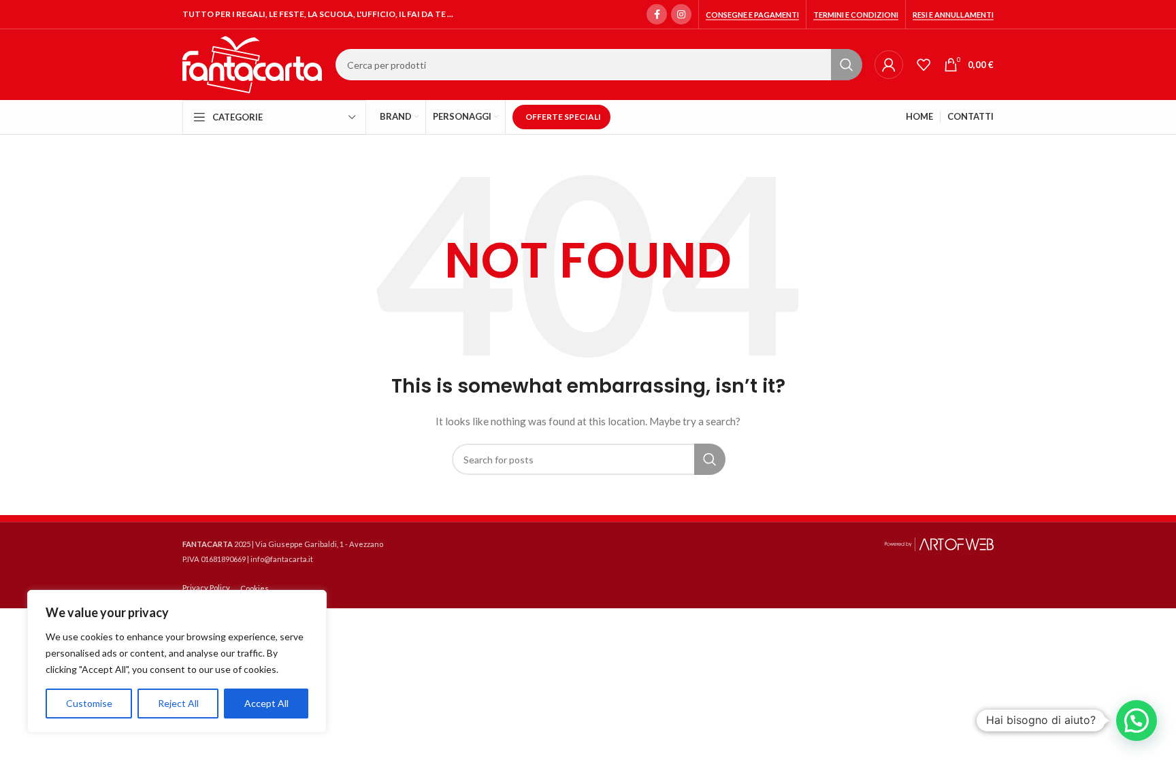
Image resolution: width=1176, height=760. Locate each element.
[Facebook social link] (657, 14)
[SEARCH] (846, 64)
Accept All (266, 703)
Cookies (254, 588)
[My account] (889, 64)
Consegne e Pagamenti (752, 14)
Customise (89, 703)
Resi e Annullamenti (953, 14)
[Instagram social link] (681, 14)
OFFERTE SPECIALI (563, 117)
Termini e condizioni (855, 14)
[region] (177, 661)
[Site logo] (252, 63)
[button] (1136, 720)
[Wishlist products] (923, 64)
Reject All (178, 703)
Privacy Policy (206, 587)
